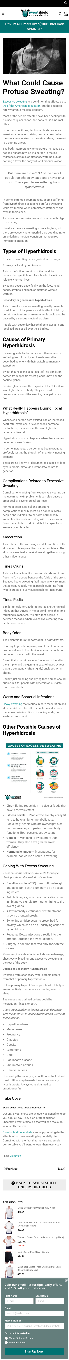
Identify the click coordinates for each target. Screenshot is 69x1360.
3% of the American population (21, 105)
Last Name (42, 1296)
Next (60, 1168)
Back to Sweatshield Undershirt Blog (36, 1185)
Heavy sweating (12, 704)
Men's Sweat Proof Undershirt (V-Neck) (36, 1208)
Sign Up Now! (34, 1351)
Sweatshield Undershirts (18, 1132)
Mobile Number (13, 1321)
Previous (11, 1168)
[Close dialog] (66, 1280)
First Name (11, 1296)
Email (8, 1308)
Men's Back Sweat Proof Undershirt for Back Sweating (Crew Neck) (39, 1268)
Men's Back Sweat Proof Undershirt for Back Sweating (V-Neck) (39, 1224)
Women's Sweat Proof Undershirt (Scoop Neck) (40, 1237)
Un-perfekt (15, 1155)
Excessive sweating (15, 101)
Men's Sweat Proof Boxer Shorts (33, 1252)
